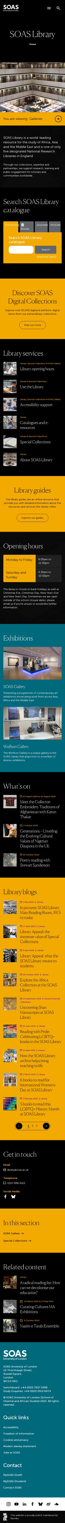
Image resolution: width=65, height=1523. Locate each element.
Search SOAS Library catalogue (25, 240)
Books (25, 229)
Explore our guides (33, 517)
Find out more (32, 325)
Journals (42, 225)
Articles (55, 225)
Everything (11, 225)
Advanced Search (46, 256)
